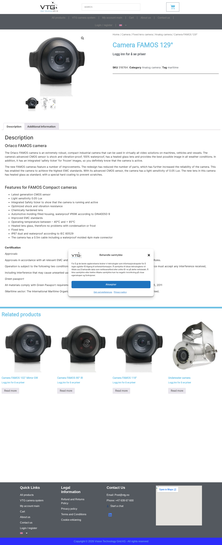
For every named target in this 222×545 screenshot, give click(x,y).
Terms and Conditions (73, 514)
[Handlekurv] (172, 7)
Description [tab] (14, 126)
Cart (131, 17)
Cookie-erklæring (71, 519)
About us (146, 17)
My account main (112, 17)
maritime (173, 67)
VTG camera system (83, 17)
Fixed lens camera (142, 34)
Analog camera (163, 34)
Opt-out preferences (103, 292)
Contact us (164, 17)
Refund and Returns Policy (72, 501)
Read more (10, 390)
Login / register (103, 25)
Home (116, 34)
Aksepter (111, 284)
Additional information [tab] (41, 126)
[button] (148, 255)
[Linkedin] (110, 515)
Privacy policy (120, 292)
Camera (126, 34)
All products (58, 17)
